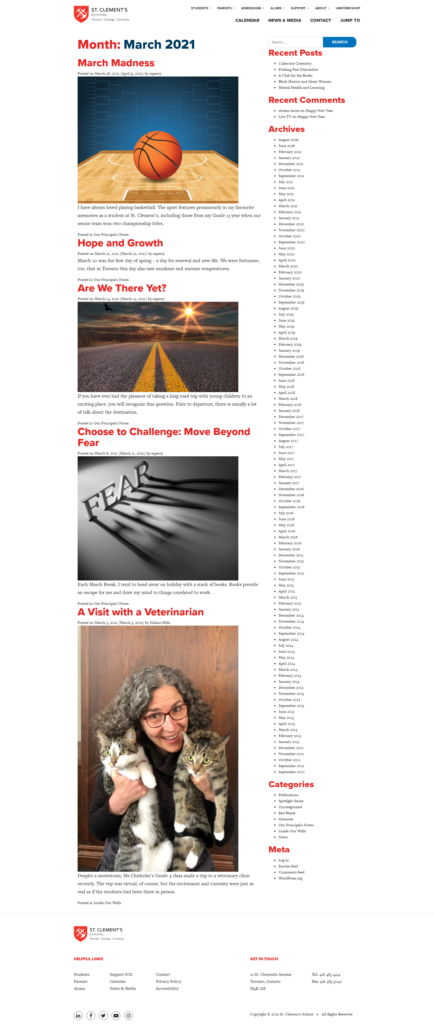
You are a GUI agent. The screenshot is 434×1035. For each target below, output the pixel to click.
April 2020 (287, 260)
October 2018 (289, 368)
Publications (288, 794)
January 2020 (289, 278)
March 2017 (288, 470)
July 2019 (286, 314)
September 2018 (291, 374)
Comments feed (291, 872)
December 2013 (291, 687)
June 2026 (287, 145)
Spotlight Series (291, 800)
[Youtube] (116, 1015)
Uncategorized (290, 806)
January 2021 (289, 217)
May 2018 (286, 386)
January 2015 (289, 609)
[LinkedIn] (78, 1015)
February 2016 (290, 543)
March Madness (116, 62)
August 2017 (288, 440)
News (283, 837)
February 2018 (290, 404)
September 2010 (292, 771)
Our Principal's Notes (111, 234)
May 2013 (286, 717)
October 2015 (289, 567)
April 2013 (287, 723)
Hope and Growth (120, 243)
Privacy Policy (169, 981)
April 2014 (287, 663)
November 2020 (292, 230)
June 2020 (287, 248)
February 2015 (290, 603)
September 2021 (291, 175)
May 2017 (286, 458)
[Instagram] (128, 1015)
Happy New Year (319, 110)
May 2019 (286, 326)
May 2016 (286, 525)
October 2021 (289, 169)
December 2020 (291, 224)
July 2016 (286, 512)
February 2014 (290, 675)
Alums (276, 8)
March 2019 (288, 338)
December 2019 (291, 284)
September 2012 (291, 765)
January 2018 (289, 410)
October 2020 (290, 236)
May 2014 (286, 657)
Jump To (350, 20)
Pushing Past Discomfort (298, 69)
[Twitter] (103, 1015)
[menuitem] (201, 8)
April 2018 (287, 392)
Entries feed (288, 866)
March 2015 (288, 597)
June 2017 (286, 452)
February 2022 (290, 151)
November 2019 (291, 290)
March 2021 (288, 205)
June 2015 (286, 579)
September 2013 (291, 705)
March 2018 (288, 398)
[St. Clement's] (101, 14)
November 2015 (291, 561)
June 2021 (286, 187)
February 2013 (290, 735)
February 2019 (290, 344)
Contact (320, 20)
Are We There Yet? (122, 288)
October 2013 (289, 699)
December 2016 (291, 488)
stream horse (289, 110)
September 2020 (292, 242)
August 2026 (288, 139)
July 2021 (286, 181)
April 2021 (287, 199)
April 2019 (287, 332)
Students (200, 8)
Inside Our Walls (107, 902)
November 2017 (291, 422)
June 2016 (287, 519)
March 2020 (288, 266)
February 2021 (290, 211)
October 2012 (289, 759)
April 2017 (287, 464)
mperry (155, 73)
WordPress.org (290, 878)
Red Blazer (287, 813)
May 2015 (286, 585)
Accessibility (167, 988)
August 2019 (288, 308)
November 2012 (291, 753)
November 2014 (291, 621)
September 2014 (291, 633)
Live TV (285, 116)
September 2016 (291, 506)
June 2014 (286, 651)
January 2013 (289, 741)
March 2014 (288, 669)
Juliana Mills (160, 622)
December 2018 (291, 356)
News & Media (284, 20)
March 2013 (288, 729)
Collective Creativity (295, 63)
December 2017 (291, 416)
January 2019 (289, 350)
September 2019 (291, 302)
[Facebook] (90, 1015)
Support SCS (121, 974)
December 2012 (291, 747)
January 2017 (289, 482)
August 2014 (288, 639)
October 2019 (289, 296)
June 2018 (287, 380)
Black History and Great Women (305, 81)
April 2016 (287, 531)
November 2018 (291, 362)
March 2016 (288, 537)
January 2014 (289, 681)
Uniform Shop (348, 8)
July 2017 (286, 446)
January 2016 (289, 549)
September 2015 (291, 573)
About (321, 8)
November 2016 (291, 494)
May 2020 (287, 254)
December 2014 (291, 615)
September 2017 (291, 434)
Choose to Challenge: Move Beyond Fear (164, 437)
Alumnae (286, 819)
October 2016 (289, 500)
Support (298, 8)
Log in (284, 860)
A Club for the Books (295, 75)
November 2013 (291, 693)
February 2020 (290, 272)
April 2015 (287, 591)
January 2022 (289, 157)
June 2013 (286, 711)
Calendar (247, 20)
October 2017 (289, 428)
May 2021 (286, 193)
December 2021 (291, 163)
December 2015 (291, 555)
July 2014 (286, 645)
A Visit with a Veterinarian (141, 612)
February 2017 (290, 476)
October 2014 (289, 627)
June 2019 (287, 320)
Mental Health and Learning (301, 87)
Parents (224, 8)
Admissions (251, 8)
